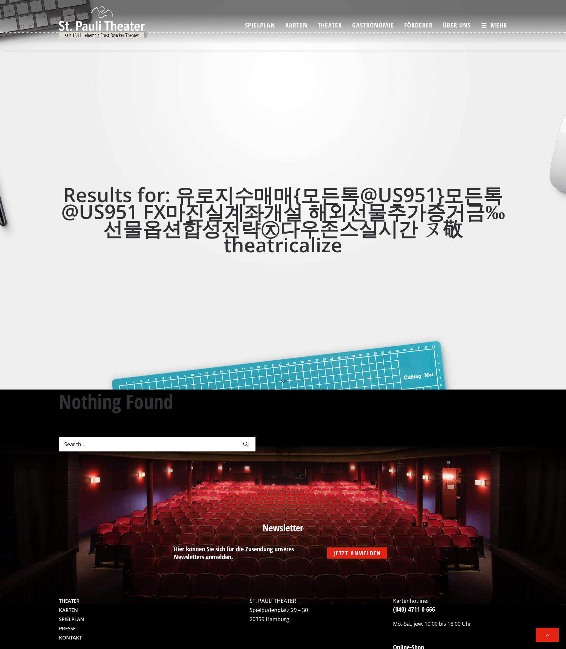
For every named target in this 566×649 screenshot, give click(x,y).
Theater (330, 25)
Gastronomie (373, 25)
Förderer (418, 25)
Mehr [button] (499, 25)
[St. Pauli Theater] (103, 25)
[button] (246, 444)
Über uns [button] (457, 25)
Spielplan (260, 25)
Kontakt (70, 637)
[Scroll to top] (547, 634)
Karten (296, 25)
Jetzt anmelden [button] (357, 553)
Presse (67, 628)
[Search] (157, 444)
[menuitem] (262, 25)
